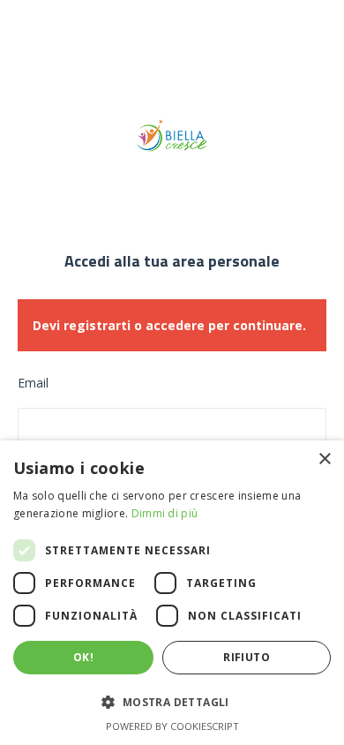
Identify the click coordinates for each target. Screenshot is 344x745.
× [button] (324, 459)
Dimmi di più (164, 513)
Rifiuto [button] (246, 657)
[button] (172, 702)
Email (33, 382)
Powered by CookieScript (172, 726)
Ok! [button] (83, 657)
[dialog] (172, 592)
